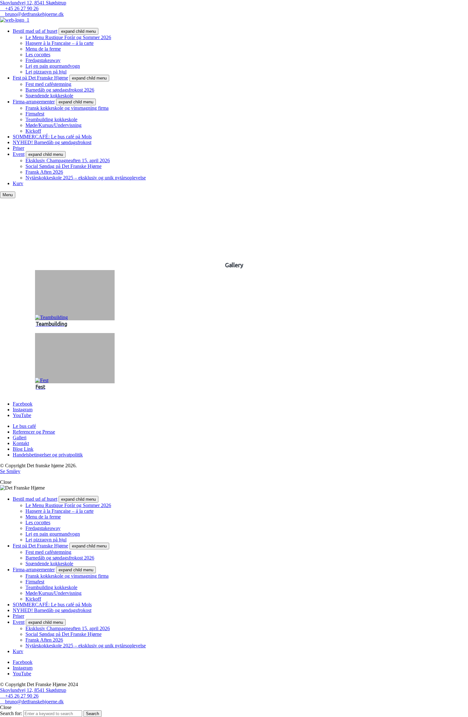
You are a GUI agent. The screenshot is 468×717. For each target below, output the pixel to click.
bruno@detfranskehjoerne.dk (34, 14)
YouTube (22, 415)
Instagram (22, 409)
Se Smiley (10, 471)
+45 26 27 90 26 (21, 8)
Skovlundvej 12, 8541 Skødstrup (33, 2)
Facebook (22, 404)
